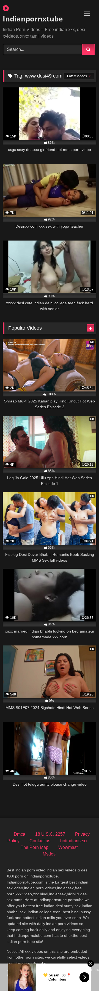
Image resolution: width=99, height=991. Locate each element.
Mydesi (50, 854)
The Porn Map (34, 847)
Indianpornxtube (33, 19)
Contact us (39, 840)
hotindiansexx (73, 840)
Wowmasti (68, 847)
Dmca (19, 834)
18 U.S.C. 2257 (50, 834)
